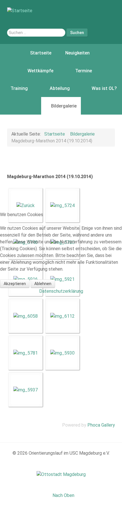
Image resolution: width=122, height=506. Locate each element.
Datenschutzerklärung (61, 291)
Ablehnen (42, 283)
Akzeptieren (15, 283)
